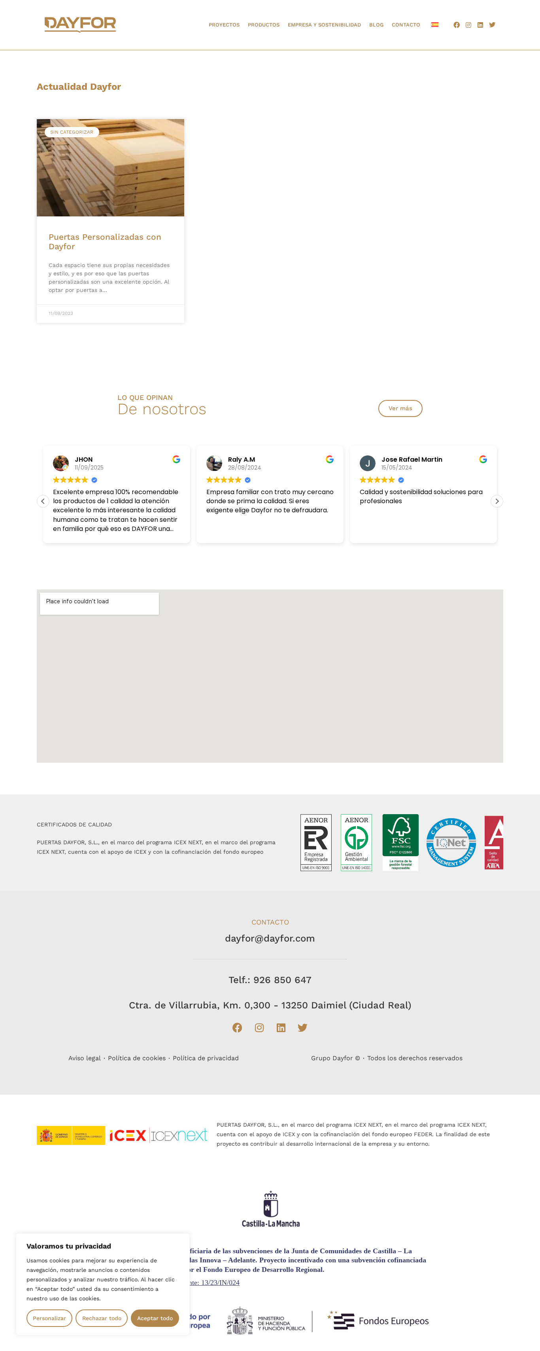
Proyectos (224, 25)
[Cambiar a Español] (434, 24)
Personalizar (49, 1318)
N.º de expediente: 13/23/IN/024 (193, 1283)
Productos (263, 25)
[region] (103, 1284)
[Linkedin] (480, 25)
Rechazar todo (101, 1318)
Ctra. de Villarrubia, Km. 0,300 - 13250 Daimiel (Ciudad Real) (270, 1005)
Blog (376, 25)
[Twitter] (492, 25)
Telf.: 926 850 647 (270, 979)
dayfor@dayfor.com (270, 938)
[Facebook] (456, 25)
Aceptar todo (155, 1318)
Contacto (406, 25)
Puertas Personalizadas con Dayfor (105, 241)
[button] (497, 501)
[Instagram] (468, 25)
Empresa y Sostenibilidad (324, 25)
